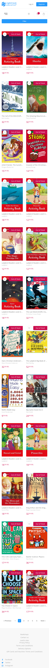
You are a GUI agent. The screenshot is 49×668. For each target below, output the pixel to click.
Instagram (9, 665)
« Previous (7, 621)
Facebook (8, 659)
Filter (24, 21)
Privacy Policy (24, 642)
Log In (31, 4)
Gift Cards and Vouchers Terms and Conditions (25, 651)
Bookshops (24, 634)
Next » (43, 621)
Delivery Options (24, 648)
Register (42, 4)
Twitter (7, 662)
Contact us (25, 637)
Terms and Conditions (24, 645)
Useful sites (24, 640)
